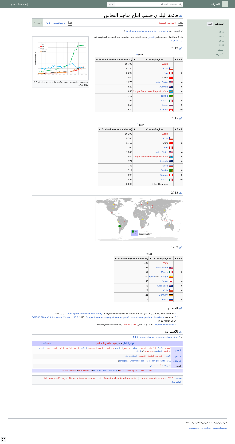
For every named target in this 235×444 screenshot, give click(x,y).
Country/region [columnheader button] (154, 59)
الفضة (55, 348)
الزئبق (76, 348)
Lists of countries (69, 370)
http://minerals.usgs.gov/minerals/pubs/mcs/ (157, 337)
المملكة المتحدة (175, 40)
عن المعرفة (206, 428)
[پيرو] (171, 73)
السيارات (167, 366)
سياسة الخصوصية (220, 428)
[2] (138, 124)
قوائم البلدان (128, 343)
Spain (152, 276)
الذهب (117, 348)
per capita (160, 361)
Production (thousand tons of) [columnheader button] (115, 59)
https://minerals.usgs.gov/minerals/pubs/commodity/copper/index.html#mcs (126, 317)
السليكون (133, 356)
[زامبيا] (171, 95)
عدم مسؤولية (194, 428)
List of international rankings (105, 370)
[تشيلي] (171, 68)
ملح (126, 356)
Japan (165, 281)
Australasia (162, 285)
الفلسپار (150, 356)
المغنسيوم (92, 348)
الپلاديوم (69, 348)
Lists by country (85, 370)
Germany (163, 294)
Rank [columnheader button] (180, 59)
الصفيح (41, 348)
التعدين (178, 350)
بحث (111, 4)
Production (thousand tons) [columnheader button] (117, 129)
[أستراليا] (171, 86)
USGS (75, 317)
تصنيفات (178, 378)
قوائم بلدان (176, 381)
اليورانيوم (158, 351)
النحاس (151, 37)
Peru (166, 73)
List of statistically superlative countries (136, 370)
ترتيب (113, 343)
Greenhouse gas (137, 361)
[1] (137, 54)
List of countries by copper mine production (146, 31)
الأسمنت (158, 366)
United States (161, 82)
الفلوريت (141, 356)
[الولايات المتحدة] (171, 82)
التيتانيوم (167, 351)
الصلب (48, 348)
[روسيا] (171, 105)
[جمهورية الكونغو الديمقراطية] (171, 91)
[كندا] (171, 109)
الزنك (138, 351)
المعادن (178, 356)
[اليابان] (171, 281)
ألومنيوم (167, 348)
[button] (225, 4)
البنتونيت (158, 356)
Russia (164, 105)
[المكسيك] (171, 100)
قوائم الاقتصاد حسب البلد (55, 378)
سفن (151, 366)
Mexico (164, 100)
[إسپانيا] (171, 276)
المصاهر (126, 348)
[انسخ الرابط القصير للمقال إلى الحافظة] (181, 16)
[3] (146, 253)
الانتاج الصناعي (103, 343)
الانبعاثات (177, 361)
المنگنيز (83, 348)
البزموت (143, 348)
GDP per (151, 361)
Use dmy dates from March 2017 (156, 378)
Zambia (164, 95)
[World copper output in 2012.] (139, 219)
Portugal (164, 276)
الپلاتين (61, 348)
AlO (160, 348)
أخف (210, 24)
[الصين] (171, 77)
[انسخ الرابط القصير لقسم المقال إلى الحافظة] (181, 48)
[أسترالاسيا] (171, 285)
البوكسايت (152, 348)
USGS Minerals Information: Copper (52, 317)
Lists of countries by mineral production (117, 378)
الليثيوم (101, 348)
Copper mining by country (82, 378)
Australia (164, 86)
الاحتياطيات (148, 351)
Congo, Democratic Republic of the (150, 91)
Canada (164, 109)
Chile (165, 68)
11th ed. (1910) (130, 324)
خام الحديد (110, 348)
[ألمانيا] (171, 294)
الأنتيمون (167, 356)
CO (169, 361)
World (165, 64)
